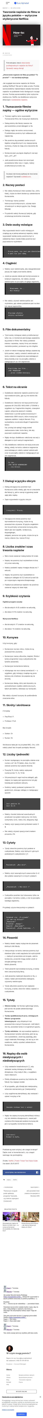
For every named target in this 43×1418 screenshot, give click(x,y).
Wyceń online (21, 1391)
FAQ (7, 1384)
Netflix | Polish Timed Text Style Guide (23, 1161)
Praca (21, 1382)
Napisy (5, 8)
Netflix (15, 1179)
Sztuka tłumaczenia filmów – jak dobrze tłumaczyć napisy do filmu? (30, 1225)
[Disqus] (21, 1258)
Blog (7, 1380)
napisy (9, 1179)
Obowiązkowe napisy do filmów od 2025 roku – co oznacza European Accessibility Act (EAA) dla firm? (11, 1227)
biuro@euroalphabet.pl (24, 1358)
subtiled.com (26, 177)
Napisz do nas (11, 1358)
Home (8, 1375)
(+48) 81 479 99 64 (22, 1360)
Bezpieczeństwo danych (26, 1375)
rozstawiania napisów (19, 100)
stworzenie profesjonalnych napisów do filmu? (19, 65)
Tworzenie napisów (25, 1380)
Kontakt (8, 1382)
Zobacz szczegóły (8, 1410)
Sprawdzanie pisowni (25, 1377)
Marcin (7, 53)
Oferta (8, 1377)
